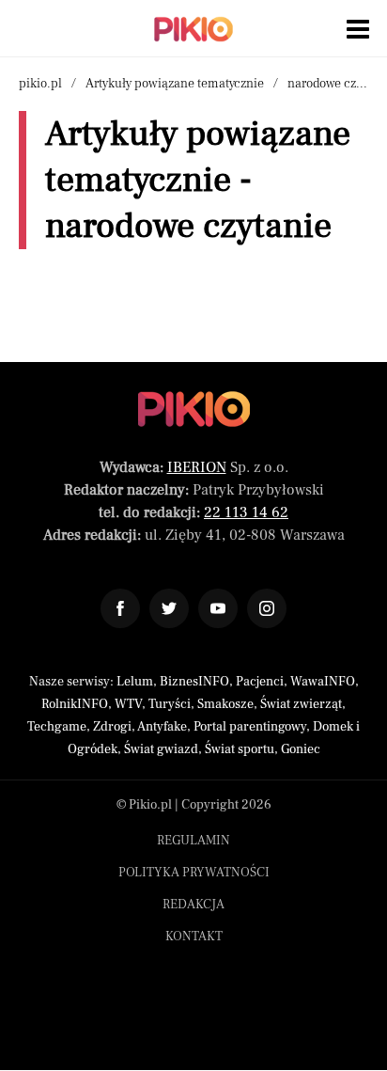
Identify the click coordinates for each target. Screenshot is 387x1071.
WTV (128, 704)
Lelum (134, 681)
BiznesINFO (194, 681)
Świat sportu (239, 749)
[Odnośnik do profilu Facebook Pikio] (120, 608)
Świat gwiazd (161, 749)
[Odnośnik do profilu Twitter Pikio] (169, 608)
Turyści (169, 704)
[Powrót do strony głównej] (194, 409)
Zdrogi (112, 726)
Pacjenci (260, 681)
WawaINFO (322, 681)
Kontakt (194, 936)
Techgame (56, 726)
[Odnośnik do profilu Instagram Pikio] (266, 608)
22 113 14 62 (246, 512)
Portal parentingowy (250, 726)
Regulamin (193, 840)
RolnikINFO (74, 704)
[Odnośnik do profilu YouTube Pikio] (218, 608)
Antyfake (162, 726)
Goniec (300, 749)
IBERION (196, 467)
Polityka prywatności (194, 872)
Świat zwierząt (301, 704)
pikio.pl (40, 83)
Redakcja (193, 904)
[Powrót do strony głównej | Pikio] (193, 29)
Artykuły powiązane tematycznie (174, 83)
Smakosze (225, 704)
